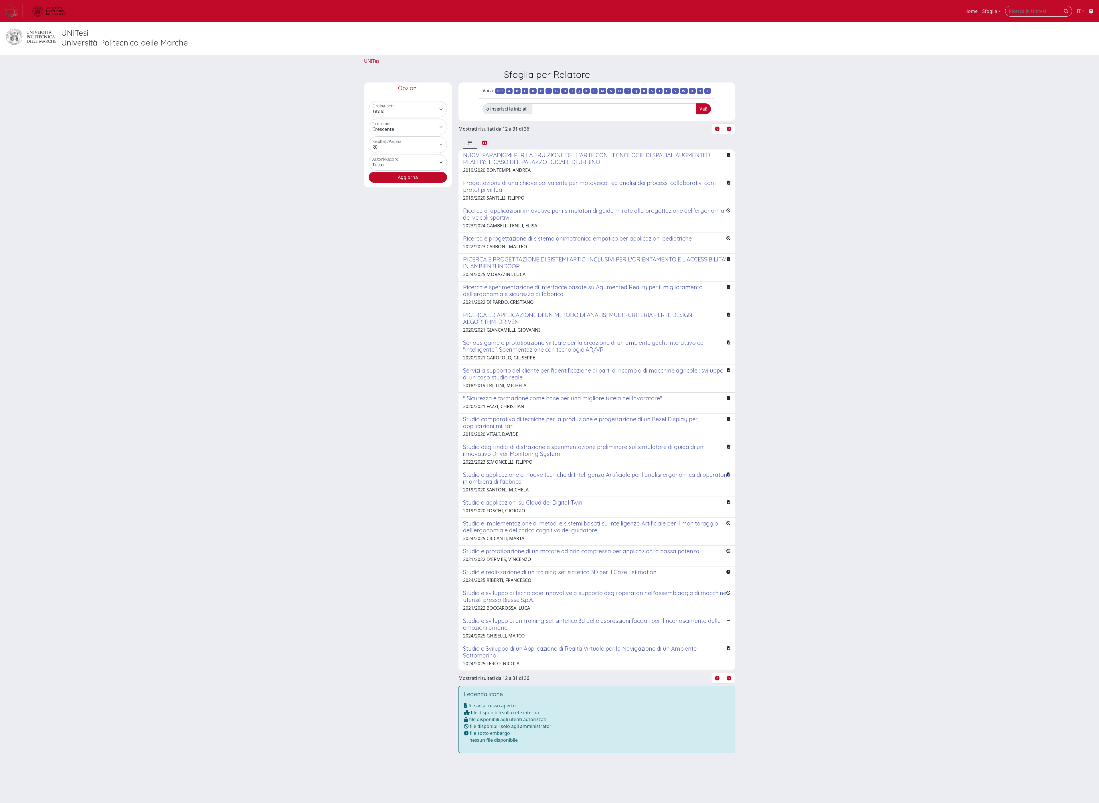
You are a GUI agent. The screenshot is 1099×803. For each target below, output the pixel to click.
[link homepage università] (48, 11)
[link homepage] (13, 11)
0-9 (500, 90)
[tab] (470, 143)
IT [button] (1079, 11)
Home (971, 11)
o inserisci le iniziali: (507, 109)
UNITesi (372, 61)
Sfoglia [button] (989, 11)
